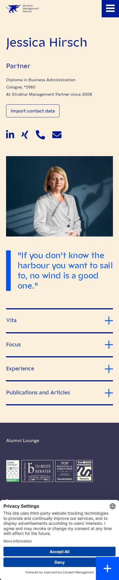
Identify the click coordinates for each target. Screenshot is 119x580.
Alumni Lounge (22, 440)
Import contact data (33, 111)
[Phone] (40, 136)
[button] (110, 8)
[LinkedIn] (10, 136)
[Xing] (24, 136)
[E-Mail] (57, 136)
